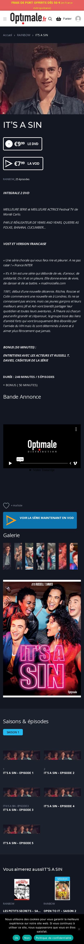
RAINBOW (23, 35)
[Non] (79, 929)
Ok (16, 937)
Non (27, 937)
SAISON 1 (13, 732)
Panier (67, 19)
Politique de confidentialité (53, 937)
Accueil (7, 35)
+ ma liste (16, 505)
